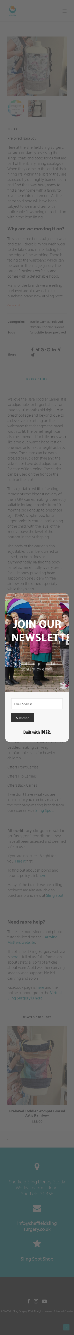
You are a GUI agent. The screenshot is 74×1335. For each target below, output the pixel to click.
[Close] (63, 599)
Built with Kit (37, 732)
